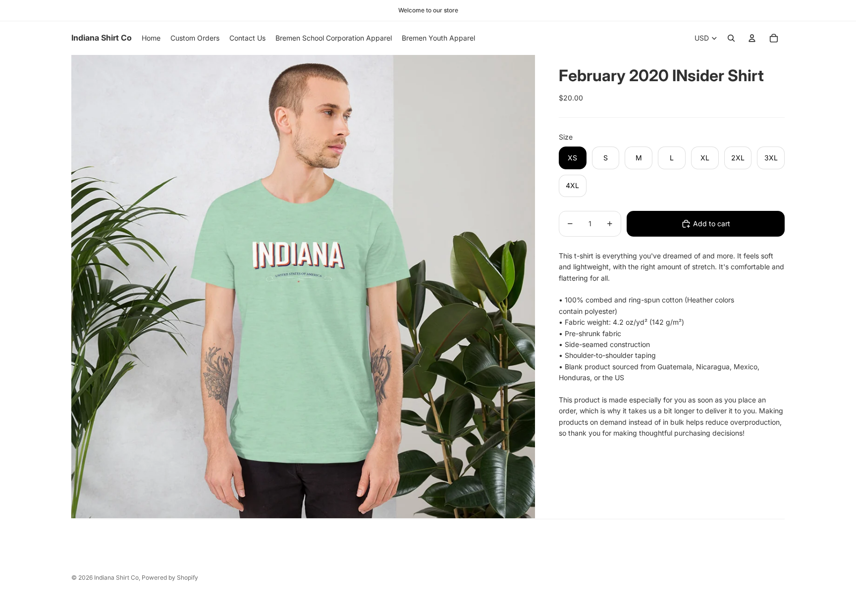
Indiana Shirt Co (116, 577)
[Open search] (731, 38)
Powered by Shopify (170, 577)
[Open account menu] (752, 38)
